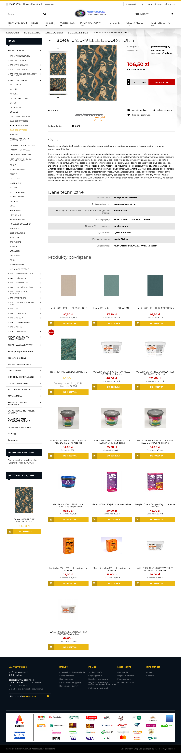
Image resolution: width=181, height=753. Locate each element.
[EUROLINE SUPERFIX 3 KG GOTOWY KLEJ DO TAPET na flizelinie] (112, 418)
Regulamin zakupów (98, 679)
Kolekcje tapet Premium (20, 351)
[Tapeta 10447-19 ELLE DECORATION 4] (68, 349)
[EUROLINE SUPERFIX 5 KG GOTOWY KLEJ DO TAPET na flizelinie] (155, 418)
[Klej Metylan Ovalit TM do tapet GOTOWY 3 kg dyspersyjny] (68, 482)
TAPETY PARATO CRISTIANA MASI (22, 303)
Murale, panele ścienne (19, 364)
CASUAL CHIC (16, 107)
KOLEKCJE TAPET (16, 50)
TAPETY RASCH (16, 309)
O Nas (149, 672)
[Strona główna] (90, 13)
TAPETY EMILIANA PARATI (21, 274)
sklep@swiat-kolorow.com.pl (26, 689)
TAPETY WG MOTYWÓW (20, 345)
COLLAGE (14, 112)
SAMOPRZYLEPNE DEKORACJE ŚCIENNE (19, 420)
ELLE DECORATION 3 (19, 125)
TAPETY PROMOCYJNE (20, 56)
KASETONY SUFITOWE (19, 389)
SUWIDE (13, 246)
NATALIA (14, 201)
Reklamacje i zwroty (68, 686)
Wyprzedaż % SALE (18, 60)
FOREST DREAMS (17, 170)
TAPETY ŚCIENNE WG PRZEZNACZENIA (18, 338)
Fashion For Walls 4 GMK (20, 154)
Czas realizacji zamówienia (72, 672)
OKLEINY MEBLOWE (18, 383)
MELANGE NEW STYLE (19, 269)
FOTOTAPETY (14, 370)
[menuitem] (17, 24)
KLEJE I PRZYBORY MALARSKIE (17, 403)
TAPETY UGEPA (16, 318)
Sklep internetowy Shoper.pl (162, 749)
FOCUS (13, 165)
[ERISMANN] (98, 116)
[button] (138, 110)
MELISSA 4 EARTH (17, 192)
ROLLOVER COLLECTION (20, 224)
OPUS (12, 206)
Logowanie (122, 672)
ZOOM (12, 260)
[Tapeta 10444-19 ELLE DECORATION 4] (155, 285)
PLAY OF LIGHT (16, 215)
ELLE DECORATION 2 (19, 121)
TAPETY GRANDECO (19, 283)
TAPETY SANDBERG (18, 313)
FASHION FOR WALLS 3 (20, 150)
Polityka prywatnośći (98, 688)
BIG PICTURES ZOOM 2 (20, 98)
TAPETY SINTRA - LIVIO (20, 322)
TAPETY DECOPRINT (19, 69)
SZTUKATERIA (15, 396)
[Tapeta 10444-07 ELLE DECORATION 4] (112, 285)
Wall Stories (15, 256)
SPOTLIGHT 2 (15, 242)
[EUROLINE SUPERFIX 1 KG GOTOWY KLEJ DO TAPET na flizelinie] (68, 418)
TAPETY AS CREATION (19, 65)
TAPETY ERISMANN (18, 80)
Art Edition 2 (15, 89)
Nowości (12, 434)
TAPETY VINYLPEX (18, 331)
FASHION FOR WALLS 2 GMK (22, 145)
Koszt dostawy (66, 679)
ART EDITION (15, 85)
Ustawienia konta (125, 682)
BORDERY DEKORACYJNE (21, 377)
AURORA (14, 94)
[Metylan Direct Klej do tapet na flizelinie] (112, 482)
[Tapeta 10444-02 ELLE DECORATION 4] (68, 285)
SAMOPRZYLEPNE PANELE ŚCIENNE (21, 412)
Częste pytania (95, 676)
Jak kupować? (95, 672)
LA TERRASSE (16, 179)
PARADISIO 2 (15, 210)
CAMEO (13, 103)
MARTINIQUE (15, 183)
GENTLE (13, 174)
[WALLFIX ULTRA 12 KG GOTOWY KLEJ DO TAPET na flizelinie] (155, 349)
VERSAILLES (15, 251)
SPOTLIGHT (15, 237)
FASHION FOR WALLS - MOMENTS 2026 (20, 140)
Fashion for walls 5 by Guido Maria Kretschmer (22, 160)
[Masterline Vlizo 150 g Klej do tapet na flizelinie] (112, 545)
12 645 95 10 (18, 685)
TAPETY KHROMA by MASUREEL (19, 293)
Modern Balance (17, 197)
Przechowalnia (124, 679)
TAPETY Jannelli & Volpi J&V (21, 287)
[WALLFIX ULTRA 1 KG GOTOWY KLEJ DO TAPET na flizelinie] (155, 545)
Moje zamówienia (125, 676)
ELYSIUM (14, 134)
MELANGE (14, 188)
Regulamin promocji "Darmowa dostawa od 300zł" (102, 683)
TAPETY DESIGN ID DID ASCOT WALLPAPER (23, 75)
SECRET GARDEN (17, 233)
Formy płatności (67, 676)
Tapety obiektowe (17, 358)
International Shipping (70, 682)
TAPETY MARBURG (18, 298)
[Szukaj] (44, 14)
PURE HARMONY (17, 219)
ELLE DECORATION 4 (19, 130)
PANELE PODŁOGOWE (19, 427)
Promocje (13, 440)
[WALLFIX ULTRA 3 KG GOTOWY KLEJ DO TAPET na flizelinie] (112, 349)
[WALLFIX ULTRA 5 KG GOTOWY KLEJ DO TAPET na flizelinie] (68, 609)
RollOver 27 (15, 228)
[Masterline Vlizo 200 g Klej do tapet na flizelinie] (68, 545)
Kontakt (150, 676)
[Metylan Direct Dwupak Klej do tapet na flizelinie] (155, 482)
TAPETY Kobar (16, 327)
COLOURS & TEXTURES (20, 116)
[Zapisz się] (48, 696)
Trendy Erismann (17, 265)
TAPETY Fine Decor (18, 278)
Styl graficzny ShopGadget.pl (134, 749)
